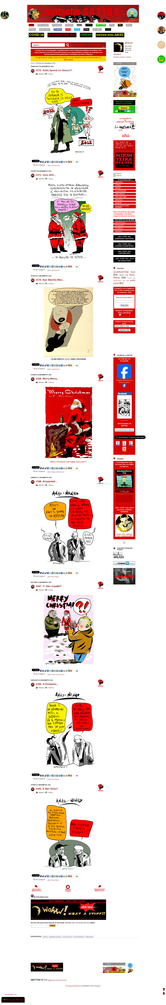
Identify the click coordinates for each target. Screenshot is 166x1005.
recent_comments (67, 936)
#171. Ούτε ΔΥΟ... (46, 175)
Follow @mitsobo (124, 434)
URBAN (121, 275)
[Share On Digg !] (48, 161)
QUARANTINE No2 (124, 272)
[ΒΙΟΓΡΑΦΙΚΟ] (161, 29)
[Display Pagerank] (35, 980)
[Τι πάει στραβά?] (68, 664)
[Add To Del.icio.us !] (46, 161)
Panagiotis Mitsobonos (74, 986)
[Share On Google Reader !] (66, 161)
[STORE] (161, 58)
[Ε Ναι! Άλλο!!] (68, 870)
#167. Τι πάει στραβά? (48, 586)
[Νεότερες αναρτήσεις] (36, 891)
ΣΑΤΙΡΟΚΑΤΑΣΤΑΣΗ (36, 936)
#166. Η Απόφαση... (47, 684)
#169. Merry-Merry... (47, 378)
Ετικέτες (45, 936)
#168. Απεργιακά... (46, 481)
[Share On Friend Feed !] (59, 161)
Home (33, 63)
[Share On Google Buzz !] (43, 161)
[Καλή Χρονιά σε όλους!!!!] (68, 155)
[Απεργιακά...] (68, 567)
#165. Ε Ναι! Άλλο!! (47, 788)
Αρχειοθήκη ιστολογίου (55, 936)
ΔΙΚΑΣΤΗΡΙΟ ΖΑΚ (119, 280)
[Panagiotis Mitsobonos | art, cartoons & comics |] (124, 387)
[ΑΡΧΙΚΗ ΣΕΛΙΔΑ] (161, 15)
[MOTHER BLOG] (5, 14)
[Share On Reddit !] (50, 161)
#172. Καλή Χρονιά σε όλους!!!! (54, 70)
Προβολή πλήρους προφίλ (122, 57)
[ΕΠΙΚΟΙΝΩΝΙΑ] (161, 44)
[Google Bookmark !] (69, 161)
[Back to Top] (163, 989)
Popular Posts (89, 936)
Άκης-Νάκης (55, 576)
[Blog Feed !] (71, 161)
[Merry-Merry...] (68, 459)
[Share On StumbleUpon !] (57, 161)
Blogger (97, 986)
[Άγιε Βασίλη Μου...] (68, 357)
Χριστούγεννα (56, 165)
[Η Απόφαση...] (68, 769)
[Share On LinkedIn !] (52, 161)
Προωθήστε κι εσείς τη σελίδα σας (124, 389)
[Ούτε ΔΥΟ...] (68, 260)
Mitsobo (130, 43)
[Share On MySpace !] (62, 161)
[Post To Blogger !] (55, 161)
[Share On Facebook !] (41, 161)
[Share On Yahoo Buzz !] (64, 161)
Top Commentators (79, 936)
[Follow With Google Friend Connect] (44, 980)
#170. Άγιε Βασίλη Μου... (50, 279)
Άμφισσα (129, 278)
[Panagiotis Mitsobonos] (124, 378)
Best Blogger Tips (11, 994)
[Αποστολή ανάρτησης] (76, 161)
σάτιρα (53, 472)
